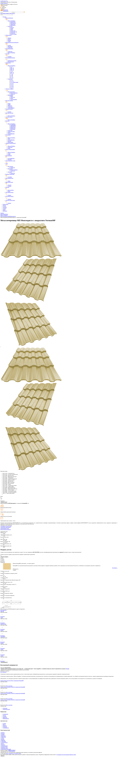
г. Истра (2, 743)
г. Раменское (3, 735)
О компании (5, 714)
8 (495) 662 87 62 (3, 1)
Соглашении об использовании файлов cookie (66, 754)
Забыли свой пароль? (10, 13)
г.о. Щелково (3, 741)
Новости (5, 725)
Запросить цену (4, 502)
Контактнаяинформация (5, 10)
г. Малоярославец (4, 748)
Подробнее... (115, 567)
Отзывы (4, 716)
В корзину (2, 616)
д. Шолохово (3, 737)
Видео (4, 724)
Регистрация (3, 13)
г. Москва (2, 732)
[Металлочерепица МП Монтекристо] (11, 607)
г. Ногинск (2, 744)
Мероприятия (6, 718)
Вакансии (5, 717)
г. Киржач (2, 733)
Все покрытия (3, 610)
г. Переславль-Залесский (5, 749)
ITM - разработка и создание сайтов (13, 753)
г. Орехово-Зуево (4, 746)
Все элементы (3, 672)
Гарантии (5, 726)
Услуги (67, 668)
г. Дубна (2, 738)
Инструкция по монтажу (5, 529)
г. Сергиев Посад (4, 742)
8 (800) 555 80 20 (3, 3)
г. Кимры (2, 739)
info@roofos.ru (12, 751)
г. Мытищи (2, 740)
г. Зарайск (2, 734)
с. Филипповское (4, 745)
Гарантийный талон (4, 528)
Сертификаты (6, 727)
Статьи (4, 723)
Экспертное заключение (5, 527)
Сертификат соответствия (5, 526)
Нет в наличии (9, 685)
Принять (2, 755)
